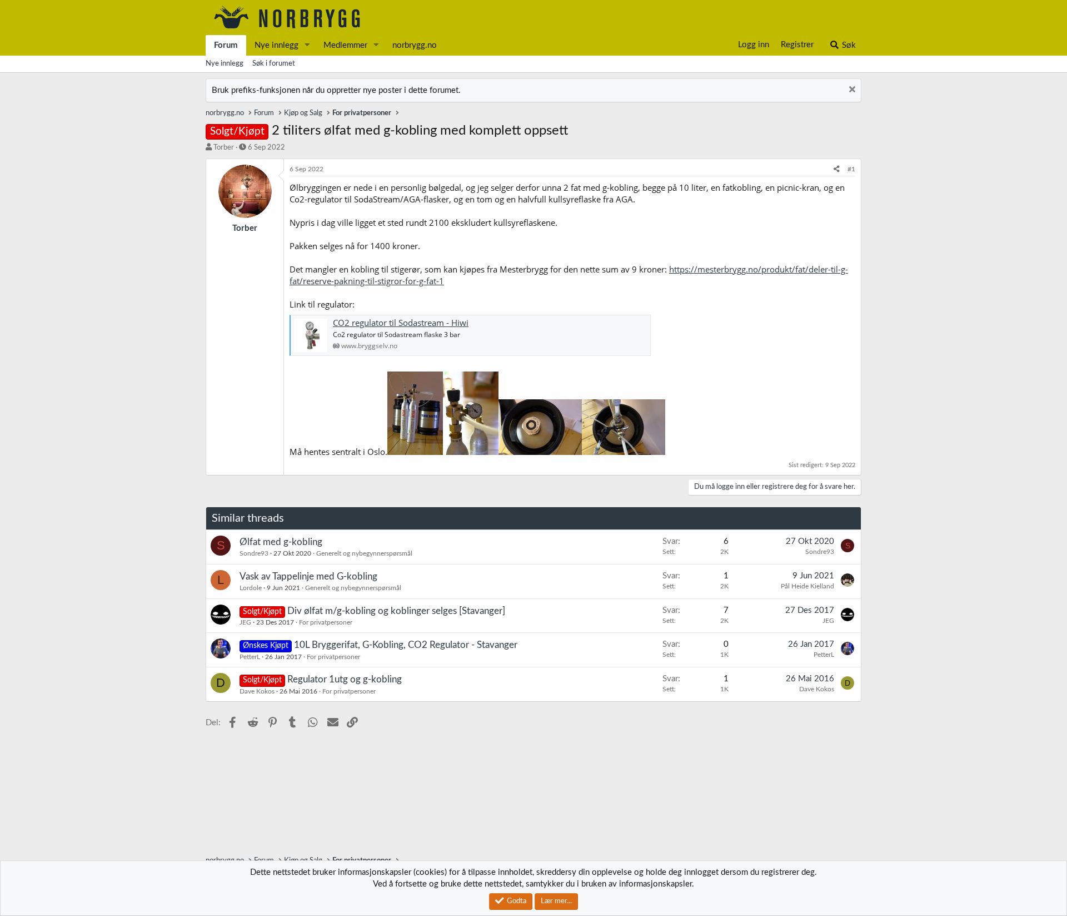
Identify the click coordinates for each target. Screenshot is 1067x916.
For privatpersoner (325, 622)
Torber (223, 147)
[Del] (837, 169)
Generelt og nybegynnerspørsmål (364, 553)
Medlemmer (345, 45)
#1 (851, 169)
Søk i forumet (273, 63)
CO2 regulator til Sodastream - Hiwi (400, 322)
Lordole (251, 588)
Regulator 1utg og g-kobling (344, 679)
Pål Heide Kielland (807, 586)
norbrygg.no (414, 45)
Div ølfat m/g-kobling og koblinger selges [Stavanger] (396, 611)
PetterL (250, 656)
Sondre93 (254, 553)
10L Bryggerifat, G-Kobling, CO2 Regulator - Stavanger (405, 645)
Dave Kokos (257, 691)
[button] (307, 45)
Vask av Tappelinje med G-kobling (308, 576)
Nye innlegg (276, 45)
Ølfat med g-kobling (281, 542)
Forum (226, 45)
